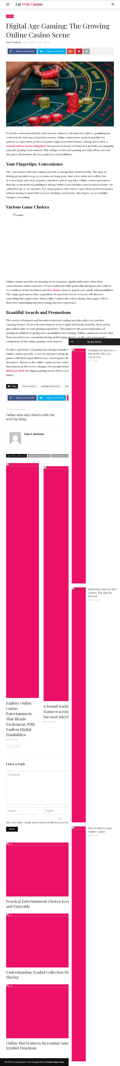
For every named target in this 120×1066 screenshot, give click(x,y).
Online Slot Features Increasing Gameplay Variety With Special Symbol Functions (58, 1045)
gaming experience (50, 386)
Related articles (16, 456)
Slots (10, 845)
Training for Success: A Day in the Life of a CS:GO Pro (102, 353)
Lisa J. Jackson (13, 42)
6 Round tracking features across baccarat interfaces (60, 711)
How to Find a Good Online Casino (99, 829)
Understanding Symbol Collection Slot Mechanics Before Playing (54, 975)
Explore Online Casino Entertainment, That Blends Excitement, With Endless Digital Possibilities (20, 718)
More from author (39, 456)
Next (17, 746)
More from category (64, 456)
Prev (11, 746)
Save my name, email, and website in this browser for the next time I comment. (53, 822)
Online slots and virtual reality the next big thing (30, 417)
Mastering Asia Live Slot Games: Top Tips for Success (102, 592)
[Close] (72, 341)
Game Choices (29, 386)
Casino (10, 16)
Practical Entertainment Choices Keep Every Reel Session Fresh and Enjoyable (59, 904)
